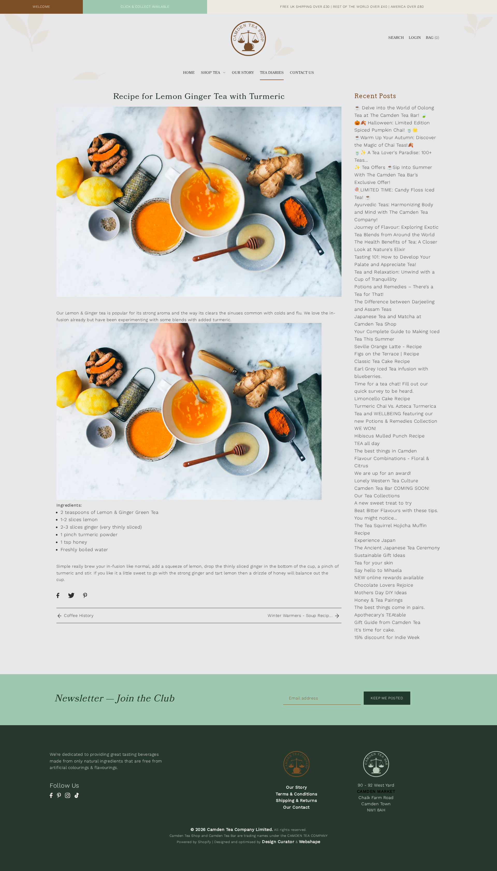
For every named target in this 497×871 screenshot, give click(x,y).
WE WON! (365, 428)
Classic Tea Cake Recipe (382, 361)
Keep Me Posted (387, 698)
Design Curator (278, 841)
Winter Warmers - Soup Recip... (301, 615)
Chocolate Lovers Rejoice (383, 585)
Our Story (296, 787)
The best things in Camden (385, 451)
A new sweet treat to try (383, 503)
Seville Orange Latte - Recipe (388, 346)
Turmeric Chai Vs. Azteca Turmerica (395, 406)
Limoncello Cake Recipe (382, 398)
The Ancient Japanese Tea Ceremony (397, 547)
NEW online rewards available (388, 577)
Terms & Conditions (296, 793)
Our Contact (296, 807)
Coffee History (77, 615)
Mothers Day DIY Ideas (380, 592)
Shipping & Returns (296, 800)
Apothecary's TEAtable (380, 614)
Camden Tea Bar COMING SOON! (391, 488)
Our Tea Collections (377, 495)
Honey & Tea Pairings (378, 600)
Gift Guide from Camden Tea (387, 622)
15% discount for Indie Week (387, 637)
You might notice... (375, 518)
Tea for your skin (373, 562)
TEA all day (367, 443)
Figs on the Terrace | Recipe (386, 353)
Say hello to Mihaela (378, 570)
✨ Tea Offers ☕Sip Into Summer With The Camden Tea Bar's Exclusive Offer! (393, 174)
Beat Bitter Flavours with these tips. (396, 510)
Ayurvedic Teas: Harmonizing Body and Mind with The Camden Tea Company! (393, 212)
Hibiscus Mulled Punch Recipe (389, 435)
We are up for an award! (382, 473)
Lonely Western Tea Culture (386, 480)
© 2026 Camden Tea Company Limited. (232, 829)
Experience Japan (375, 540)
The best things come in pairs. (389, 607)
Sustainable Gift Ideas (379, 555)
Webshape (309, 841)
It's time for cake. (374, 629)
